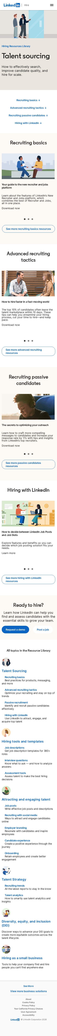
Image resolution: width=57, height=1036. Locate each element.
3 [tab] (32, 219)
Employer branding (16, 827)
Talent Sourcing (14, 671)
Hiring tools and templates (23, 741)
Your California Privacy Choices (28, 1008)
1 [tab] (24, 219)
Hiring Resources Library (16, 46)
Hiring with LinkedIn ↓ (28, 123)
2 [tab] (28, 219)
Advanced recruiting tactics (21, 689)
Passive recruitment (16, 702)
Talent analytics (14, 895)
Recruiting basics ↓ (28, 100)
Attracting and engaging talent (26, 799)
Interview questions (16, 760)
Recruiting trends (15, 885)
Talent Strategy (14, 879)
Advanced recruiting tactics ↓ (28, 107)
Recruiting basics (15, 677)
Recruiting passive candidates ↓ (28, 115)
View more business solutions (28, 991)
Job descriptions (14, 747)
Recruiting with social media (21, 815)
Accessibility (28, 1015)
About (28, 999)
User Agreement (28, 1012)
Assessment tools (15, 773)
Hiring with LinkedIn (16, 715)
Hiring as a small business (22, 958)
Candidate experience (17, 840)
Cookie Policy (28, 1002)
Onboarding (12, 853)
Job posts (10, 805)
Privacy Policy (28, 1005)
